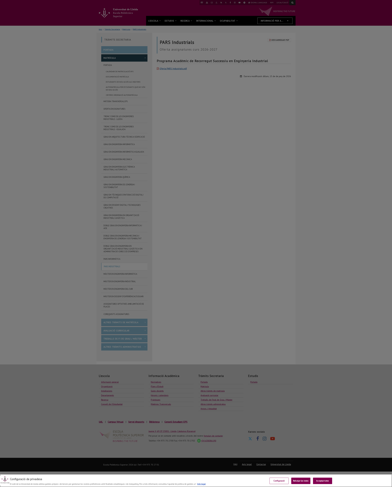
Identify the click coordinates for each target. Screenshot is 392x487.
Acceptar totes (322, 480)
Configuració (279, 480)
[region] (196, 480)
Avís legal (201, 484)
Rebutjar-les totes (301, 480)
